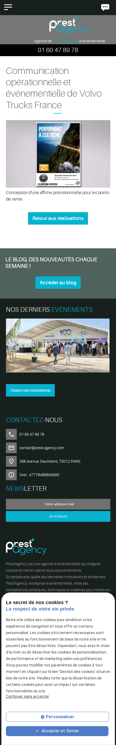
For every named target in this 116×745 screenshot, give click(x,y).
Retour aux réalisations (58, 218)
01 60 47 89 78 (58, 50)
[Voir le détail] (58, 346)
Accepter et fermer (59, 730)
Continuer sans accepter (27, 696)
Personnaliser (60, 716)
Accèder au (58, 282)
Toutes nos (30, 390)
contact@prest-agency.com (41, 448)
